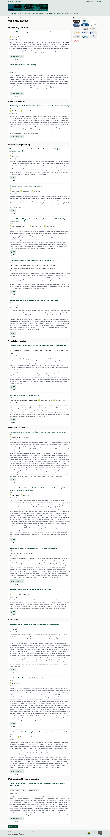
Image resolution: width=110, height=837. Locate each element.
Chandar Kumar (16, 350)
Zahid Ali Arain (27, 350)
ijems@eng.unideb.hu (19, 834)
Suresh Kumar (49, 350)
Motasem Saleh (16, 594)
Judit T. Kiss (26, 495)
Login (92, 1)
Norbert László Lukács (29, 111)
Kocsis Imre (13, 70)
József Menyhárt (60, 400)
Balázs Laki (25, 437)
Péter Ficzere (15, 111)
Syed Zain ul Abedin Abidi (62, 350)
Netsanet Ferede (15, 305)
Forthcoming (39, 13)
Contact (71, 13)
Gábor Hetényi (16, 683)
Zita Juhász (13, 737)
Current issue (31, 13)
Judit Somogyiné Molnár (19, 790)
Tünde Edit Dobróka (33, 790)
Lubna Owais (15, 495)
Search (76, 13)
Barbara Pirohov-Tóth (16, 553)
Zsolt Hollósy (23, 737)
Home (11, 17)
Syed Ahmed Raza (38, 350)
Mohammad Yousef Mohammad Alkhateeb (22, 268)
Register (88, 1)
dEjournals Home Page (14, 1)
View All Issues (13, 826)
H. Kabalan (26, 594)
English (98, 1)
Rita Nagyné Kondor (17, 37)
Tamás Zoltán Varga (46, 400)
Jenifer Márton (33, 737)
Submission (65, 13)
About (15, 13)
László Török (13, 629)
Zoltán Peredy (16, 437)
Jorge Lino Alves (50, 226)
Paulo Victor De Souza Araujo (18, 400)
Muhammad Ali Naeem (49, 265)
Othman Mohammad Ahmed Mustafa (30, 265)
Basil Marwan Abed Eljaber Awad (45, 268)
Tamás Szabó (37, 191)
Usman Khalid (14, 265)
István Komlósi (33, 400)
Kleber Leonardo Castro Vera (20, 226)
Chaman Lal (13, 353)
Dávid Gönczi (15, 156)
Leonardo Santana (37, 226)
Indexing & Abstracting (55, 13)
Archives (46, 13)
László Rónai (15, 191)
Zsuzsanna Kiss (28, 553)
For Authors (23, 13)
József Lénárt (26, 191)
